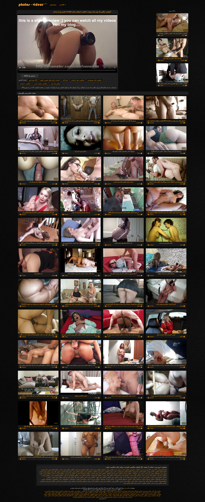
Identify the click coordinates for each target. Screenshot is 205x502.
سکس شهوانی (82, 495)
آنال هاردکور (33, 80)
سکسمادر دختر (64, 479)
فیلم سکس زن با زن (154, 492)
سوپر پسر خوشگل (161, 473)
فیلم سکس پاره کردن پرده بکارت (71, 492)
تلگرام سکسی (109, 491)
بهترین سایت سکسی (113, 494)
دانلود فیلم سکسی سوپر (54, 492)
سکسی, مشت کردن (40, 84)
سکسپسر (55, 479)
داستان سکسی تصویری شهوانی (98, 494)
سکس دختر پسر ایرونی (98, 473)
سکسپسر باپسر (46, 479)
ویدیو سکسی (125, 492)
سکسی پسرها (154, 481)
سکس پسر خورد (101, 477)
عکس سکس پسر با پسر (159, 483)
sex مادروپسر (162, 469)
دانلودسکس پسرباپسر (125, 471)
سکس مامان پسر (84, 475)
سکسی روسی (140, 494)
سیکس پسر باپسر (61, 481)
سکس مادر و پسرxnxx (121, 475)
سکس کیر (77, 491)
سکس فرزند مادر (45, 473)
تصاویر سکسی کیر (92, 495)
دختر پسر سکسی (98, 471)
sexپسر (137, 469)
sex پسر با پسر (146, 469)
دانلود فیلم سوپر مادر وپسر (49, 469)
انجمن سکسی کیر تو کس (114, 492)
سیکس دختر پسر (105, 481)
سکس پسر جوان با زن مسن (128, 477)
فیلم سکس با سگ (143, 492)
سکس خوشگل (139, 491)
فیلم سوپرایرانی (108, 497)
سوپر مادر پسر (55, 471)
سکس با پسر (127, 473)
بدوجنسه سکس (139, 495)
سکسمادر (72, 479)
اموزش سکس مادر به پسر (126, 469)
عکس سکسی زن (49, 491)
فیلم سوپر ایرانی (133, 492)
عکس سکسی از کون (150, 494)
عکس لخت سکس (53, 495)
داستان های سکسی (78, 497)
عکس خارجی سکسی (118, 497)
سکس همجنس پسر (57, 475)
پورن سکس (147, 495)
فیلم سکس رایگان (62, 494)
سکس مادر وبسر (107, 475)
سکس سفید (71, 494)
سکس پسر (44, 3)
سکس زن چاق (84, 492)
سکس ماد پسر (56, 84)
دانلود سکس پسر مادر (82, 469)
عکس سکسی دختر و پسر (142, 483)
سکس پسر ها (79, 477)
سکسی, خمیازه (25, 84)
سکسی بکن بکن (156, 491)
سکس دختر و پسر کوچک (115, 473)
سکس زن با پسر (70, 473)
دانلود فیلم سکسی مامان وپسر (157, 471)
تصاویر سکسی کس (89, 497)
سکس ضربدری (147, 491)
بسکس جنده (117, 491)
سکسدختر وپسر (81, 479)
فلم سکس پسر (128, 483)
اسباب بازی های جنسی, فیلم (50, 80)
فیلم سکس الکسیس (99, 491)
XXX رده (61, 5)
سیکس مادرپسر (82, 481)
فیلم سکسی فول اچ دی (127, 491)
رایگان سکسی (102, 492)
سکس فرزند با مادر (58, 473)
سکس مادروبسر (96, 475)
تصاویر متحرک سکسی (87, 491)
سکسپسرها (163, 481)
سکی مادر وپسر (144, 481)
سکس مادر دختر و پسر (149, 475)
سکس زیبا (75, 495)
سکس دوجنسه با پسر (83, 473)
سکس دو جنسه (59, 491)
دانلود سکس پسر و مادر (66, 469)
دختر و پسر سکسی (111, 471)
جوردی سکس (99, 497)
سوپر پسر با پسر (44, 471)
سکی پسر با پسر (125, 481)
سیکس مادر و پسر (93, 481)
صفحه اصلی (53, 5)
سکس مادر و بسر (135, 475)
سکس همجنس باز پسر (71, 475)
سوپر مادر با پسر (66, 471)
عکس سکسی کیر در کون (105, 495)
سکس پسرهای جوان (139, 479)
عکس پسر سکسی (69, 491)
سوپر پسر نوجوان (138, 473)
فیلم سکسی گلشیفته (128, 495)
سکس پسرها (150, 479)
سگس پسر (115, 481)
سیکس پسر (72, 481)
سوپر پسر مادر (149, 473)
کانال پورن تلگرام (93, 492)
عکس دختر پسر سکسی (47, 481)
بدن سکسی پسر (111, 469)
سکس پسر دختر (90, 477)
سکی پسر (134, 481)
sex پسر (154, 469)
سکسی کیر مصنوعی (95, 80)
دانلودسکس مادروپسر (139, 471)
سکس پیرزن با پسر (93, 479)
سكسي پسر (88, 471)
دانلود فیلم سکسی (117, 495)
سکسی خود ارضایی (77, 80)
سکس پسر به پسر (144, 477)
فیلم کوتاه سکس (52, 494)
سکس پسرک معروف (107, 479)
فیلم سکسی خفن (124, 494)
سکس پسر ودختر (68, 477)
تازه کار (65, 80)
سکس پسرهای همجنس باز (123, 479)
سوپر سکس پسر (78, 471)
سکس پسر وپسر (57, 477)
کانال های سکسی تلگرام (64, 495)
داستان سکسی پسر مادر (98, 469)
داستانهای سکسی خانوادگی (82, 494)
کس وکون (133, 494)
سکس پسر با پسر (156, 477)
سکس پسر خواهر (113, 477)
